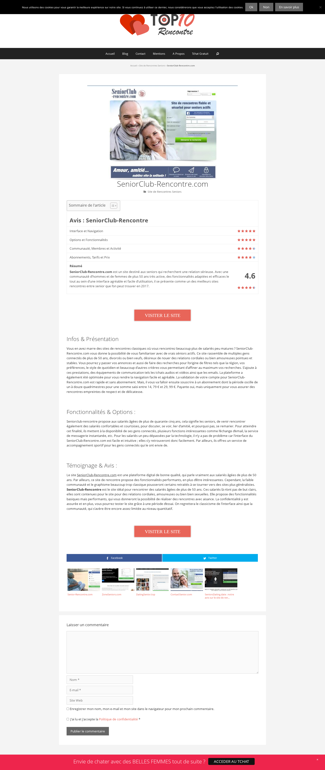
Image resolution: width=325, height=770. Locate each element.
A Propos (179, 53)
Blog (125, 53)
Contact (140, 53)
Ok (251, 7)
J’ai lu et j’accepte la (105, 719)
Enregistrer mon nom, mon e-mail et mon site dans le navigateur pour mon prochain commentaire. (142, 709)
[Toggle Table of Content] (111, 205)
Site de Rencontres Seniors (152, 65)
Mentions (159, 53)
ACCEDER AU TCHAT (231, 761)
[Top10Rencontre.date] (162, 23)
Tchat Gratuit (200, 53)
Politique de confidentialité (119, 719)
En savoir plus (289, 7)
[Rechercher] (217, 53)
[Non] (320, 7)
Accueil (110, 53)
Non (266, 7)
